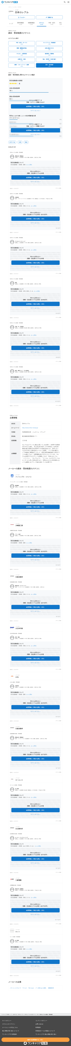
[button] (35, 170)
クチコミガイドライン (8, 1024)
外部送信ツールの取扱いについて (45, 1031)
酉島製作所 (51, 988)
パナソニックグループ (15, 988)
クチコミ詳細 (58, 188)
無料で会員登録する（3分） (35, 1039)
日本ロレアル (20, 1014)
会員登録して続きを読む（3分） (35, 106)
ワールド (24, 988)
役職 (20, 142)
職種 (26, 142)
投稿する (50, 17)
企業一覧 (15, 1014)
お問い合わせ (39, 1024)
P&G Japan (31, 988)
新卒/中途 (12, 142)
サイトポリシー (6, 1020)
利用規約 (38, 1027)
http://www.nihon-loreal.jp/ (30, 428)
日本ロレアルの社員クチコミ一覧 (31, 1014)
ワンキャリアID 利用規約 (9, 1034)
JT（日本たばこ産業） (41, 988)
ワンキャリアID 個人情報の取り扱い (46, 1034)
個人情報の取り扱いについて (10, 1031)
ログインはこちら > (35, 110)
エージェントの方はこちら (10, 1027)
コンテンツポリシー (41, 1020)
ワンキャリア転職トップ (6, 1014)
